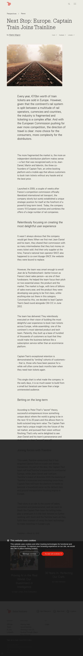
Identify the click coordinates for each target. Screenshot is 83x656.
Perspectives (11, 14)
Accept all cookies (52, 554)
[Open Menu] (75, 3)
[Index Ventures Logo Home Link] (9, 3)
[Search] (69, 4)
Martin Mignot (14, 35)
